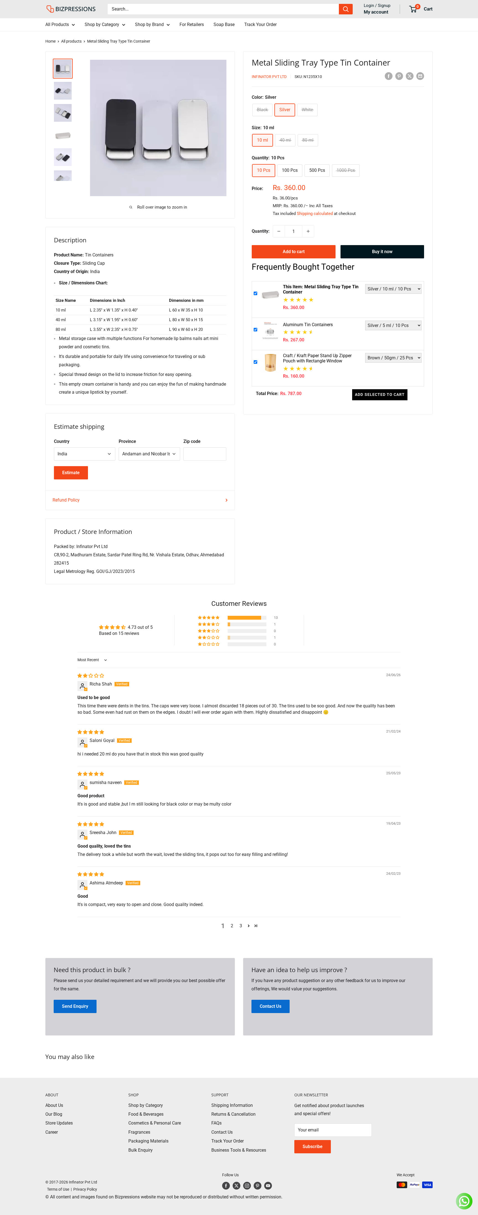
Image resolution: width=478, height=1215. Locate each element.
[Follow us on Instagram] (247, 1185)
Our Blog (53, 1114)
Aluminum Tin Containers (308, 324)
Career (51, 1132)
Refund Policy (66, 500)
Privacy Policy (85, 1189)
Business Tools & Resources (238, 1150)
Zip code (192, 441)
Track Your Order (260, 24)
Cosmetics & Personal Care (154, 1123)
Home (50, 41)
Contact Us (222, 1132)
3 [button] (241, 925)
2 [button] (232, 925)
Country (61, 441)
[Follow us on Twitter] (236, 1185)
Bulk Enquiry (140, 1150)
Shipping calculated (315, 213)
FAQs (216, 1123)
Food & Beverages (145, 1114)
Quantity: (260, 231)
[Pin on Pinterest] (399, 76)
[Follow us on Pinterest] (257, 1185)
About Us (54, 1105)
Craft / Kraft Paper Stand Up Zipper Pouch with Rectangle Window (317, 358)
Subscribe (313, 1146)
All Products (57, 24)
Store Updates (59, 1123)
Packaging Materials (148, 1141)
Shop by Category (102, 24)
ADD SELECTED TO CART (380, 394)
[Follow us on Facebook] (226, 1185)
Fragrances (139, 1132)
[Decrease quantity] (279, 231)
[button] (209, 618)
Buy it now (382, 251)
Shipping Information (232, 1105)
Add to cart (294, 251)
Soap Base (224, 24)
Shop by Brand (149, 24)
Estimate (71, 472)
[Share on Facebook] (389, 76)
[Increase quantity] (308, 231)
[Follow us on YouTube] (268, 1185)
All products (71, 41)
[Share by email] (420, 76)
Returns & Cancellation (233, 1114)
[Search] (346, 9)
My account (376, 12)
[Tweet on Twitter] (410, 76)
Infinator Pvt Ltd (269, 76)
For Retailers (192, 24)
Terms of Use (57, 1189)
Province (127, 441)
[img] (90, 675)
